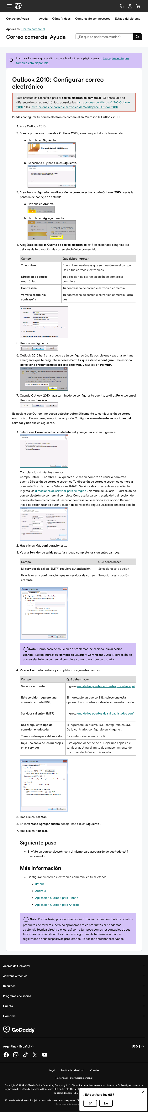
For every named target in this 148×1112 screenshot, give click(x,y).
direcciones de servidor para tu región (60, 490)
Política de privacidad (72, 1070)
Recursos (9, 985)
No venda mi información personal (74, 1078)
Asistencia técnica (15, 975)
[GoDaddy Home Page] (19, 1029)
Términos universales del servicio (74, 1104)
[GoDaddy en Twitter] (35, 1056)
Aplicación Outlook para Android (57, 904)
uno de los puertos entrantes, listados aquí (106, 686)
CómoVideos (61, 18)
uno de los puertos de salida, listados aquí (105, 713)
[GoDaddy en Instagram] (16, 1056)
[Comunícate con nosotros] (122, 6)
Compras (9, 1015)
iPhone (40, 883)
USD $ (136, 1046)
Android (40, 890)
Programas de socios (17, 995)
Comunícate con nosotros (92, 18)
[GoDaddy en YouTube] (45, 1056)
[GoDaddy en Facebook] (6, 1056)
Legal (52, 1070)
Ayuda (43, 18)
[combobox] (104, 37)
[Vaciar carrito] (138, 6)
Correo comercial (33, 28)
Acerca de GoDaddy (16, 965)
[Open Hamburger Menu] (7, 6)
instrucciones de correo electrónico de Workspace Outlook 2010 (74, 106)
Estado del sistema (127, 18)
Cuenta (8, 1005)
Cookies (94, 1070)
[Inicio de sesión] (130, 6)
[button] (143, 1091)
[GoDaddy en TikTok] (25, 1056)
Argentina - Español (16, 1046)
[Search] (137, 36)
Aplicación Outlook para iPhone (56, 897)
